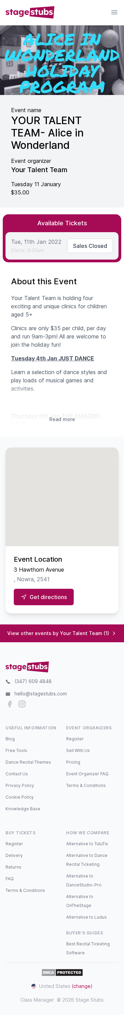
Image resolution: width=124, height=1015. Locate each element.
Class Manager (37, 1000)
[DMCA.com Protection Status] (62, 972)
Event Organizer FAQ (87, 773)
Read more (62, 419)
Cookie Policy (20, 797)
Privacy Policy (20, 785)
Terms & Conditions (86, 785)
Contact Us (17, 773)
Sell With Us (78, 750)
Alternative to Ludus (86, 917)
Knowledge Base (23, 808)
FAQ (10, 878)
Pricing (73, 762)
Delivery (14, 855)
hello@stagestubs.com (40, 693)
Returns (13, 867)
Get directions (48, 597)
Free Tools (16, 750)
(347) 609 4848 (33, 681)
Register (75, 738)
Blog (10, 738)
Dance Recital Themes (28, 762)
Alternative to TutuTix (87, 843)
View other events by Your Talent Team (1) (58, 633)
